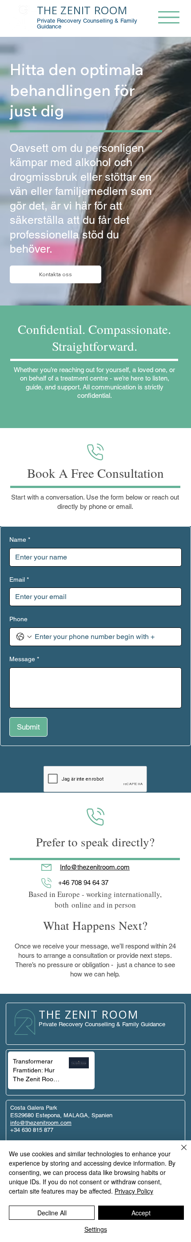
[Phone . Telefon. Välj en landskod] (24, 636)
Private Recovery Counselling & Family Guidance (87, 23)
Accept (141, 1212)
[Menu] (168, 17)
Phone (18, 619)
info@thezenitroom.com (41, 1122)
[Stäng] (178, 1152)
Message (24, 659)
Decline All (52, 1212)
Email (19, 579)
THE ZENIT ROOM (82, 10)
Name (19, 539)
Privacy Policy (134, 1190)
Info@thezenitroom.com (95, 867)
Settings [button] (95, 1229)
